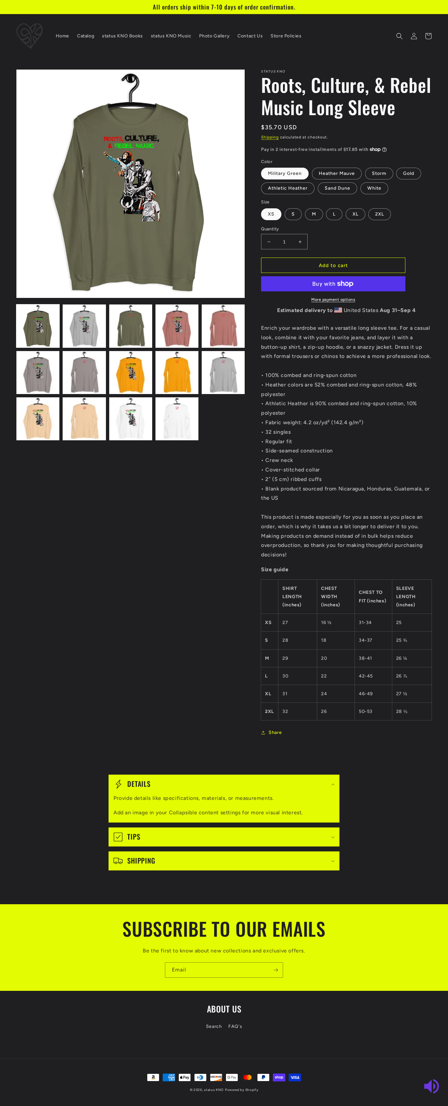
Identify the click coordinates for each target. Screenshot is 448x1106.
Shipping (270, 137)
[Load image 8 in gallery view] (130, 372)
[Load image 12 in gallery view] (84, 418)
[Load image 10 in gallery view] (223, 372)
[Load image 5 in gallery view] (223, 325)
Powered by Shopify (241, 1090)
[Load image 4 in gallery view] (176, 325)
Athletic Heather (288, 188)
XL (355, 214)
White (374, 188)
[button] (399, 36)
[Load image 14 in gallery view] (176, 418)
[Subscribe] (275, 970)
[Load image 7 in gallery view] (84, 372)
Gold (408, 173)
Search (214, 1026)
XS (271, 214)
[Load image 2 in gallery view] (84, 325)
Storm (379, 173)
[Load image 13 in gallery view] (130, 418)
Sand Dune (337, 188)
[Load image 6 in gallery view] (37, 372)
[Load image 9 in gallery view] (176, 372)
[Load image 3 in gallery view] (130, 325)
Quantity (270, 228)
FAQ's (235, 1026)
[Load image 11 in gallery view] (37, 418)
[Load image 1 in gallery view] (37, 325)
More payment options (333, 299)
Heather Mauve (337, 173)
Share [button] (275, 732)
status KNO (214, 1090)
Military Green (285, 173)
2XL (379, 214)
